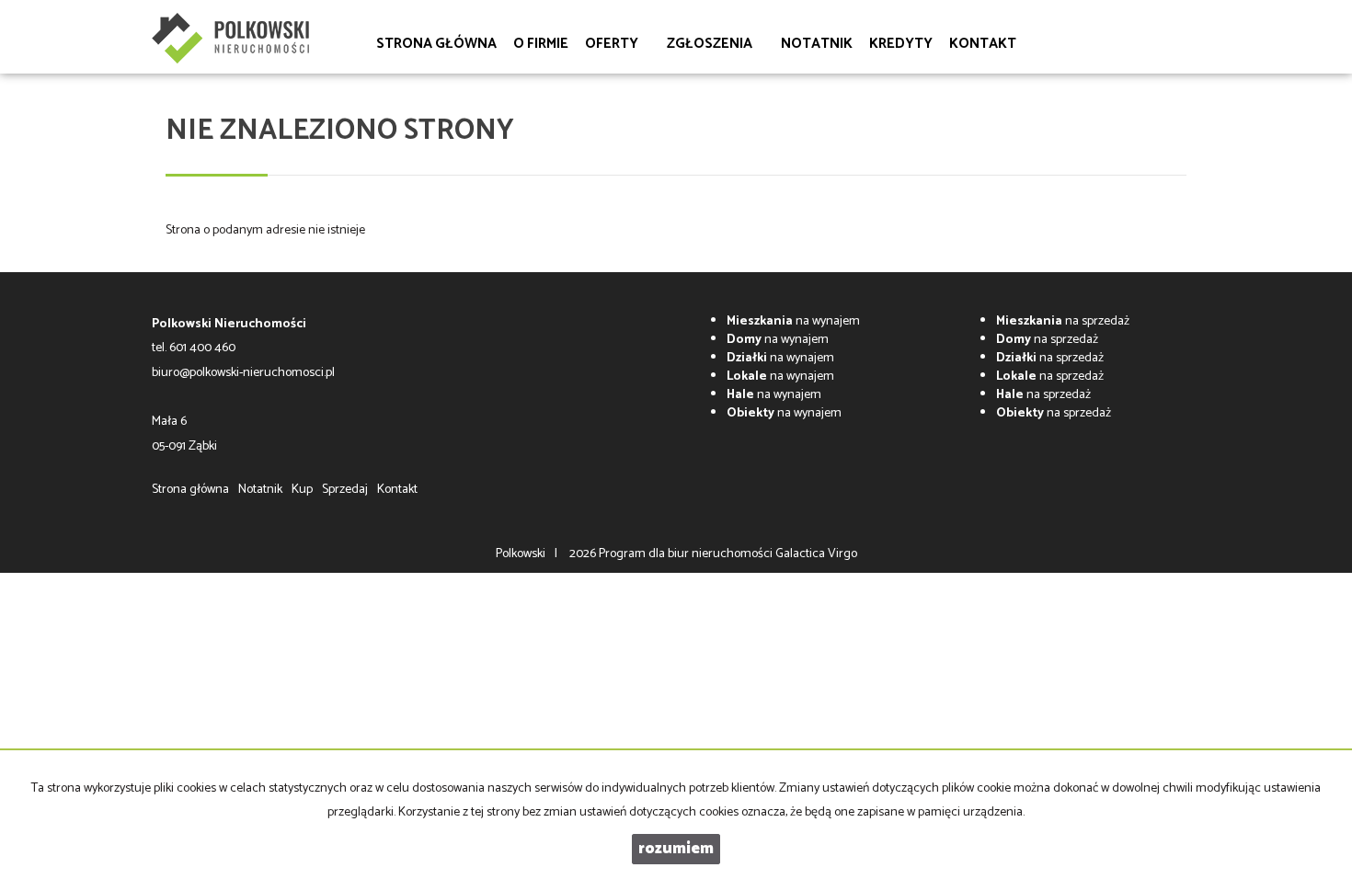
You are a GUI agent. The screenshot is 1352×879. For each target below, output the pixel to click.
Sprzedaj (345, 489)
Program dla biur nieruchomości (687, 554)
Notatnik (817, 43)
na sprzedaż (1062, 321)
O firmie (540, 43)
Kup (302, 489)
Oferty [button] (613, 43)
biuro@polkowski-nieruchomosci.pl (243, 372)
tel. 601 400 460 (193, 348)
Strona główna (436, 43)
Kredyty (901, 43)
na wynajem (793, 321)
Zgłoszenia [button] (711, 43)
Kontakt (982, 43)
